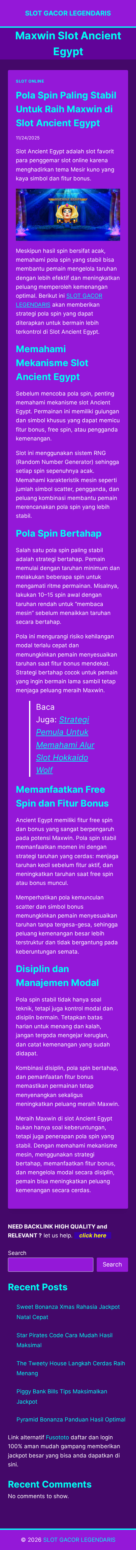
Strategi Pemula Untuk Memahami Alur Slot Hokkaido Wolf (65, 745)
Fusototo (57, 1437)
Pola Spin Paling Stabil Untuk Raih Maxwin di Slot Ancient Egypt (66, 109)
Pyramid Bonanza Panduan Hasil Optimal (71, 1419)
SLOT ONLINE (30, 81)
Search (17, 1253)
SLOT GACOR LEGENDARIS (79, 1539)
